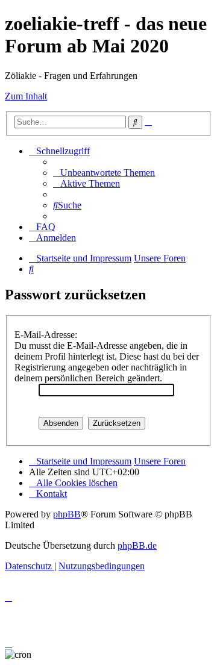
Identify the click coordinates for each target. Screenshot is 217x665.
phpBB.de (137, 545)
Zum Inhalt (26, 96)
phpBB (67, 514)
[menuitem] (104, 172)
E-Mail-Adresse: (45, 334)
